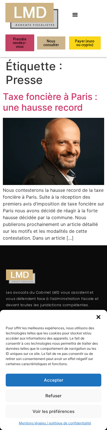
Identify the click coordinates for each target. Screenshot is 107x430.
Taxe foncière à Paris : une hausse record (50, 102)
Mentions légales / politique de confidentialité (55, 423)
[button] (98, 317)
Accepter (53, 380)
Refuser (53, 395)
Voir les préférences (53, 411)
